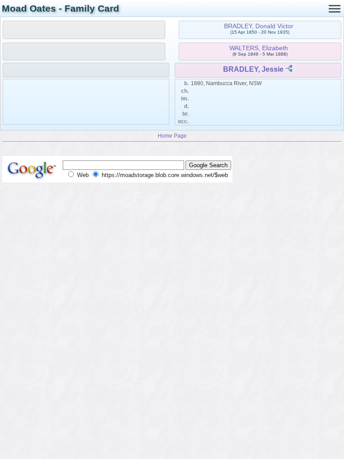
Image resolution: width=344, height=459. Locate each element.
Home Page (172, 136)
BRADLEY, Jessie (253, 69)
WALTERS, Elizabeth (258, 48)
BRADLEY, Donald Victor (258, 26)
